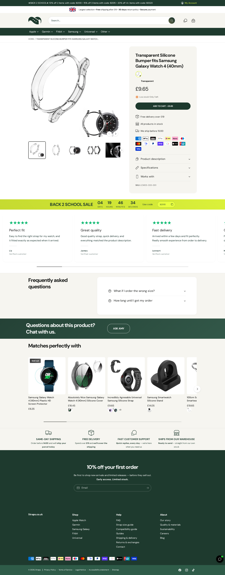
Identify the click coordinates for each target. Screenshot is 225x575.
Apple (32, 31)
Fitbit (59, 31)
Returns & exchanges (127, 542)
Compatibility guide (126, 529)
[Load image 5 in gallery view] (113, 150)
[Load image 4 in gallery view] (94, 150)
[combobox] (112, 21)
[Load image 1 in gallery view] (37, 150)
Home (31, 39)
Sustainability (167, 529)
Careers (164, 533)
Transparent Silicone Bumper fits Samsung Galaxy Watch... (67, 39)
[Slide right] (115, 133)
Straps (38, 570)
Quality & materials (170, 524)
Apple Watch (79, 520)
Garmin (46, 31)
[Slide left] (109, 133)
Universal (89, 31)
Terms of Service (65, 570)
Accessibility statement (99, 570)
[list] (112, 9)
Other (104, 31)
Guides (120, 533)
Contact (120, 546)
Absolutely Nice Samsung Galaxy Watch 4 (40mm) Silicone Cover (86, 399)
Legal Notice (80, 570)
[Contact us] (185, 21)
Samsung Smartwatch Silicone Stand (159, 399)
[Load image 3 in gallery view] (75, 150)
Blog (162, 537)
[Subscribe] (147, 488)
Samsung (73, 31)
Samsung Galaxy (81, 529)
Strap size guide (124, 524)
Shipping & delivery (126, 537)
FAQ (118, 520)
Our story (165, 520)
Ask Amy (118, 328)
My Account (191, 3)
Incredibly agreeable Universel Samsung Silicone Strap (125, 399)
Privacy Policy (50, 570)
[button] (33, 32)
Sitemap (115, 570)
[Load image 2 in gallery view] (56, 150)
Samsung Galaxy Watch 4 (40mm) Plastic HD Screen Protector (41, 400)
